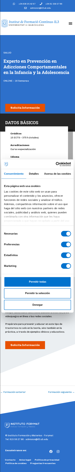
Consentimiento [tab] (14, 173)
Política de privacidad (47, 460)
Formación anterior (13, 392)
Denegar (37, 304)
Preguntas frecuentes (42, 463)
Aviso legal (25, 460)
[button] (70, 23)
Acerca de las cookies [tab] (57, 173)
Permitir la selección (37, 293)
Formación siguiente (61, 392)
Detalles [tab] (34, 173)
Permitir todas (37, 281)
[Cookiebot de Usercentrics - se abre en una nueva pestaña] (55, 164)
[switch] (66, 244)
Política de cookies (16, 463)
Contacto (10, 460)
